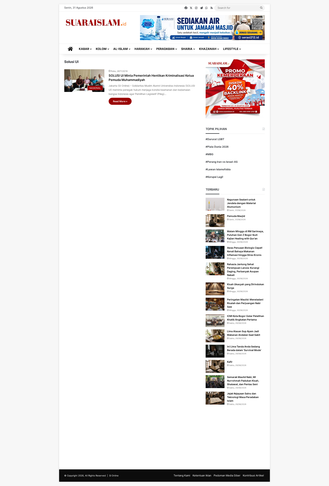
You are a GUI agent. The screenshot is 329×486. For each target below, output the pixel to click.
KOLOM (101, 49)
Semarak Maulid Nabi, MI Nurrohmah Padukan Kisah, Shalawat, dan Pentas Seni (243, 381)
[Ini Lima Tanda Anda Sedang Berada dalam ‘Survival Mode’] (215, 351)
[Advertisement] (164, 437)
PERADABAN (165, 49)
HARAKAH (142, 49)
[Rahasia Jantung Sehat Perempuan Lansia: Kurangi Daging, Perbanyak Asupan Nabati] (215, 268)
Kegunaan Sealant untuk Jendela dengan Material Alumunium (241, 203)
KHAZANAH (207, 49)
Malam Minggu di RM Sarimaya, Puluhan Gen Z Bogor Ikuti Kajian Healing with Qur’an (245, 235)
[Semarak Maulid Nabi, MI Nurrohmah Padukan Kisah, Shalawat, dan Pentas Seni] (215, 381)
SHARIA (186, 49)
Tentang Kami (182, 475)
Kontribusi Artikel (253, 475)
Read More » (120, 101)
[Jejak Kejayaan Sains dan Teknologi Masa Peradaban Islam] (215, 398)
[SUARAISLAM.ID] (96, 23)
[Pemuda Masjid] (215, 220)
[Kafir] (215, 366)
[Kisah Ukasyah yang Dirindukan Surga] (215, 288)
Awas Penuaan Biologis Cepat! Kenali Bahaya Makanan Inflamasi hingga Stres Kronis (244, 251)
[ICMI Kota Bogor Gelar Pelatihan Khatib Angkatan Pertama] (215, 320)
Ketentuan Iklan (202, 475)
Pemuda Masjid (236, 216)
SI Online (114, 475)
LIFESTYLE (230, 49)
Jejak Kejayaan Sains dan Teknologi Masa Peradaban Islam (243, 397)
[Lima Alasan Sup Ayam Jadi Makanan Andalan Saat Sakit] (215, 335)
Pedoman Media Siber (227, 475)
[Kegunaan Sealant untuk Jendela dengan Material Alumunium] (215, 204)
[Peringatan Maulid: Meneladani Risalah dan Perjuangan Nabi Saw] (215, 304)
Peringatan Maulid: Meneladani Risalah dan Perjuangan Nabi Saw (245, 303)
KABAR (84, 49)
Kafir (230, 361)
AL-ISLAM (120, 49)
